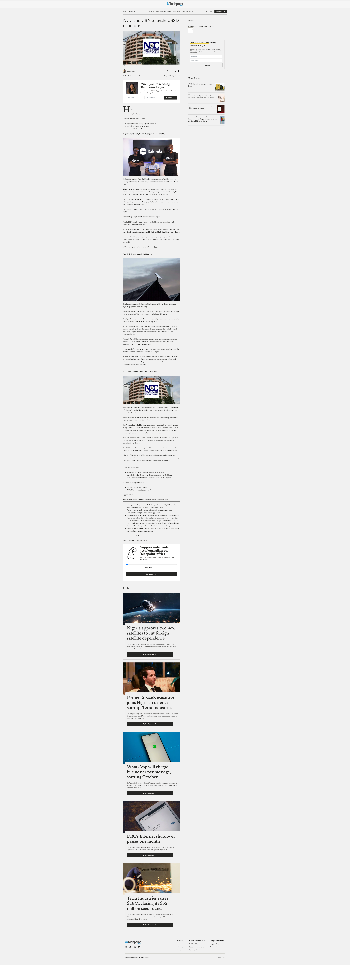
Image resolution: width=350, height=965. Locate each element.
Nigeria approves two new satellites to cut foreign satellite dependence (151, 633)
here (155, 247)
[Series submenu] (171, 11)
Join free (169, 98)
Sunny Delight (128, 541)
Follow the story (148, 654)
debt (127, 440)
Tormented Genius (140, 487)
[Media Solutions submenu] (192, 11)
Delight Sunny (131, 71)
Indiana (142, 490)
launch (132, 182)
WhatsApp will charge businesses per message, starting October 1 (149, 772)
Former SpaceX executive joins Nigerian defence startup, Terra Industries (150, 703)
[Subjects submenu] (165, 11)
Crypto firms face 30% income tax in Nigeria (146, 217)
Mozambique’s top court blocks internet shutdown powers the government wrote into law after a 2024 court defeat (202, 119)
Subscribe (219, 11)
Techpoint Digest (175, 76)
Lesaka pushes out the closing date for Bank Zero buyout (150, 499)
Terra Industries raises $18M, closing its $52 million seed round (147, 903)
